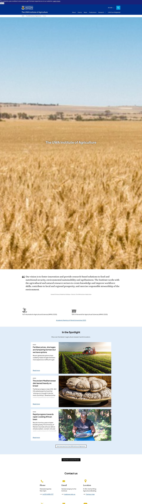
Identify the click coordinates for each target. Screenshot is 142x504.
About (74, 12)
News (85, 12)
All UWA (110, 7)
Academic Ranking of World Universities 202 (70, 320)
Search (118, 8)
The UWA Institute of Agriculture (33, 16)
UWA (23, 16)
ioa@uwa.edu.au (69, 494)
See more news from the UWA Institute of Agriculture (71, 446)
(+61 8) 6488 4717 (47, 494)
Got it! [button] (2, 3)
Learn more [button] (56, 1)
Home (44, 16)
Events (80, 12)
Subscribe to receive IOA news (71, 459)
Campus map (90, 494)
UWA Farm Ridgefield (114, 12)
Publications (92, 12)
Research (101, 12)
